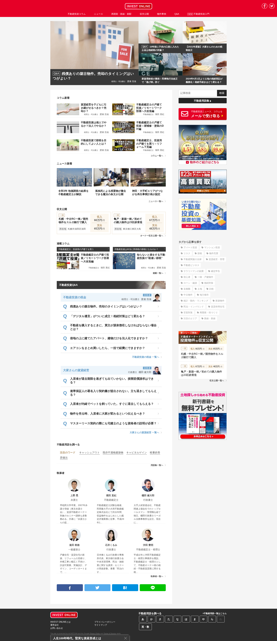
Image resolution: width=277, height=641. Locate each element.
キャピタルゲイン (136, 452)
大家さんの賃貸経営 (76, 370)
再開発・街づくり (209, 312)
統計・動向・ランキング (196, 300)
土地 (199, 289)
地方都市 (204, 294)
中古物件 (188, 294)
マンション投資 (212, 247)
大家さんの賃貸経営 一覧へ (144, 432)
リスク (187, 253)
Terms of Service (110, 633)
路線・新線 (209, 318)
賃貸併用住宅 (217, 306)
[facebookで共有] (70, 587)
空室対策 (188, 312)
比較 (211, 289)
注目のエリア (190, 318)
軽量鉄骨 (155, 452)
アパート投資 (190, 247)
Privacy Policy (95, 633)
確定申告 (215, 271)
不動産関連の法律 (192, 259)
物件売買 (213, 253)
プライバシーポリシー (104, 622)
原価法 (64, 457)
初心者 (187, 277)
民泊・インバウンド (194, 306)
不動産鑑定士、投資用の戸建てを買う (76, 249)
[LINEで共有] (153, 587)
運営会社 (54, 625)
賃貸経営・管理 (216, 259)
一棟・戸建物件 (205, 277)
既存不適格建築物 (113, 452)
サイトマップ (100, 625)
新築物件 (219, 300)
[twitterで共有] (97, 587)
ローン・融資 (190, 283)
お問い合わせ (56, 628)
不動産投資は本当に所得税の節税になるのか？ (136, 249)
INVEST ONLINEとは (60, 622)
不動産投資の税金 (74, 297)
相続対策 (208, 283)
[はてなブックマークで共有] (125, 587)
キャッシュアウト (89, 452)
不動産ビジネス (191, 265)
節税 (199, 253)
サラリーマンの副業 (194, 271)
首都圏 (187, 289)
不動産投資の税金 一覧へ (145, 357)
